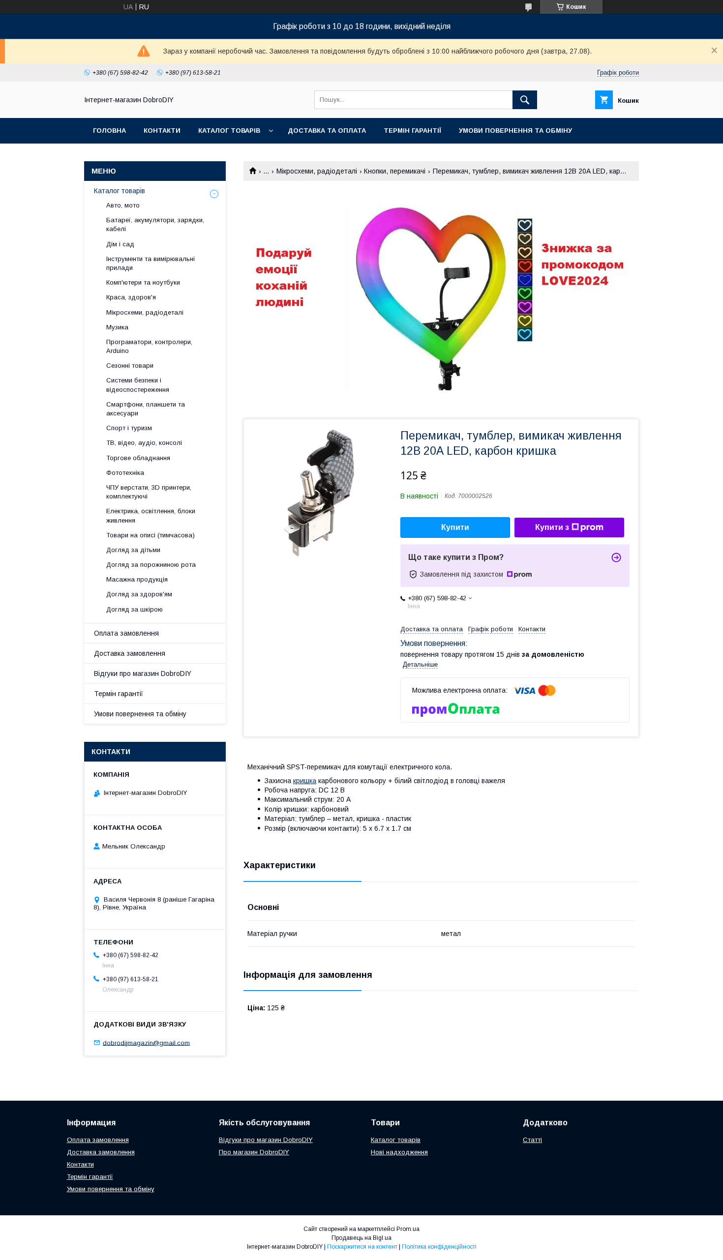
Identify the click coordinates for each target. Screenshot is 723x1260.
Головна (109, 130)
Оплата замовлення (126, 633)
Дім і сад (120, 244)
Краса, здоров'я (131, 297)
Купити (455, 527)
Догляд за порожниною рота (151, 564)
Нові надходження (399, 1152)
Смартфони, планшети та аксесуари (145, 409)
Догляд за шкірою (134, 609)
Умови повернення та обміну (515, 130)
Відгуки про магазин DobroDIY (142, 673)
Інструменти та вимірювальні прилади (150, 263)
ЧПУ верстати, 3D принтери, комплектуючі (148, 492)
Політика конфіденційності (439, 1246)
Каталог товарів (229, 130)
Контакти (162, 130)
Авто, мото (123, 205)
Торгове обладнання (138, 458)
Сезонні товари (129, 365)
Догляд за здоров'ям (139, 594)
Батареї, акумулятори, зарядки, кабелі (155, 224)
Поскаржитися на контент (362, 1246)
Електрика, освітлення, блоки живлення (150, 515)
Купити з (552, 527)
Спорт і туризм (129, 428)
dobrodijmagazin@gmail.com (146, 1042)
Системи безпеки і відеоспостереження (137, 385)
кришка (304, 781)
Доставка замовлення (129, 653)
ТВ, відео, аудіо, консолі (144, 442)
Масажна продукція (137, 579)
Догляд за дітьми (133, 550)
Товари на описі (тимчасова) (150, 535)
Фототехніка (125, 472)
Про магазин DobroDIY (254, 1152)
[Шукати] (524, 99)
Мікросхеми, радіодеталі (316, 171)
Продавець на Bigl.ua (361, 1237)
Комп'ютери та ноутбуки (143, 282)
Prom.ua (408, 1229)
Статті (532, 1139)
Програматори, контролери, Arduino (149, 346)
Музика (117, 327)
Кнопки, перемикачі (394, 171)
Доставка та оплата (327, 130)
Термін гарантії (412, 130)
